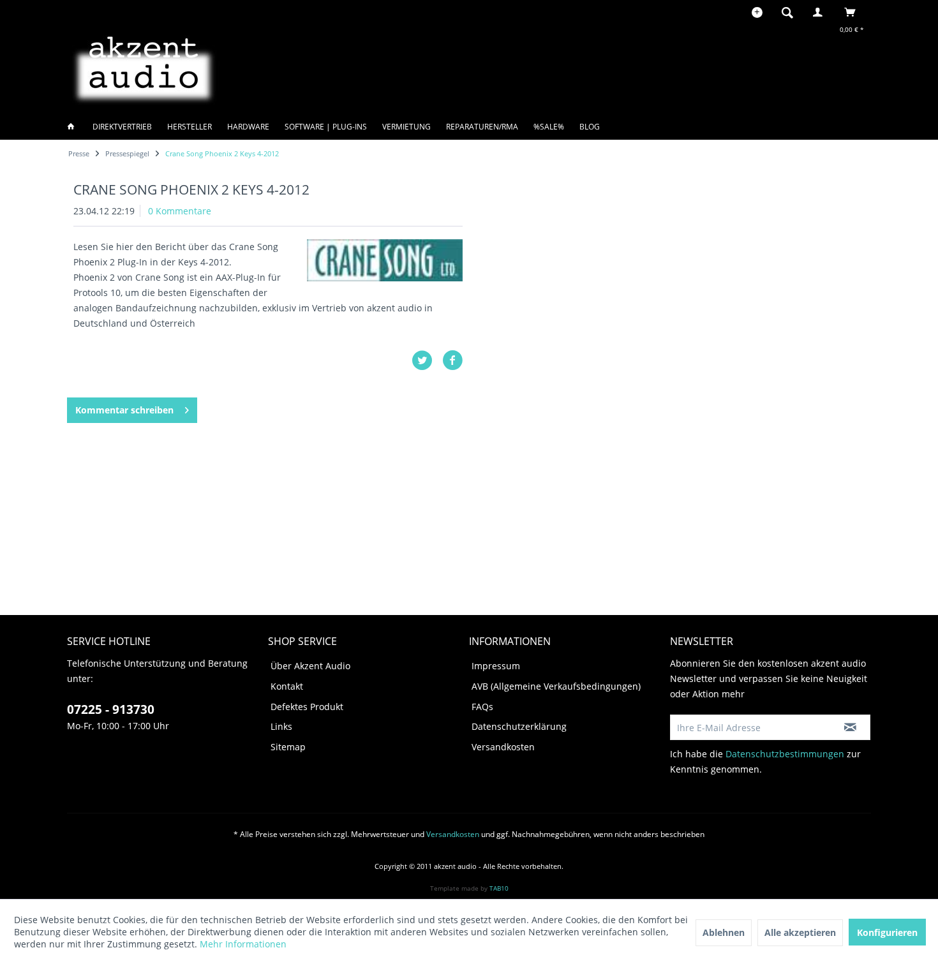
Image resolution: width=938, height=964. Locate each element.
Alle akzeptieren (800, 932)
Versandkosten (503, 747)
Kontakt (287, 686)
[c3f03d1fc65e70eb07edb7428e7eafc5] (385, 260)
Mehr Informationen (243, 944)
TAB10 (499, 888)
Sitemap (288, 747)
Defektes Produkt (307, 707)
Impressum (496, 666)
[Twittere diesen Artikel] (427, 360)
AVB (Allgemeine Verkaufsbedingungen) (556, 686)
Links (281, 726)
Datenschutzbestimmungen (785, 754)
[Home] (74, 127)
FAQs (482, 707)
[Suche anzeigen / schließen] (787, 12)
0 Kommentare (179, 211)
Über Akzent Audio (310, 666)
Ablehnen (724, 932)
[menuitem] (791, 12)
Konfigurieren (887, 932)
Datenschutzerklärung (519, 726)
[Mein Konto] (820, 12)
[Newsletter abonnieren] (850, 727)
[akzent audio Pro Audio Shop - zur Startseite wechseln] (143, 67)
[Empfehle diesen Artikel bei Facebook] (452, 360)
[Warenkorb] (853, 12)
